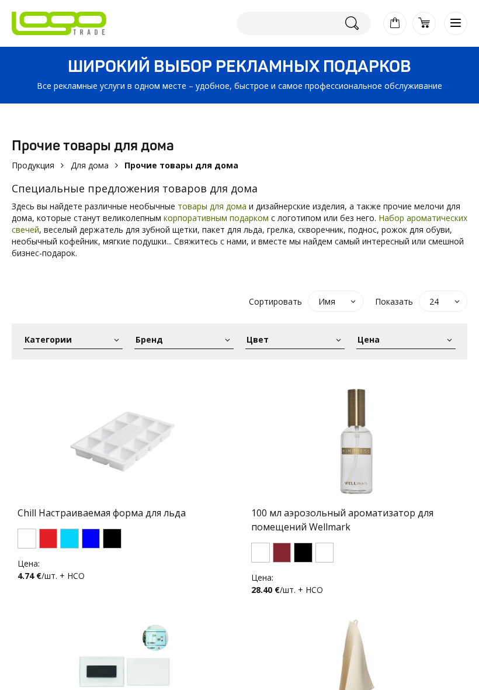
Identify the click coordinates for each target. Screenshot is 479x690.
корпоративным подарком (216, 217)
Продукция (33, 165)
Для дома (90, 165)
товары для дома (212, 206)
